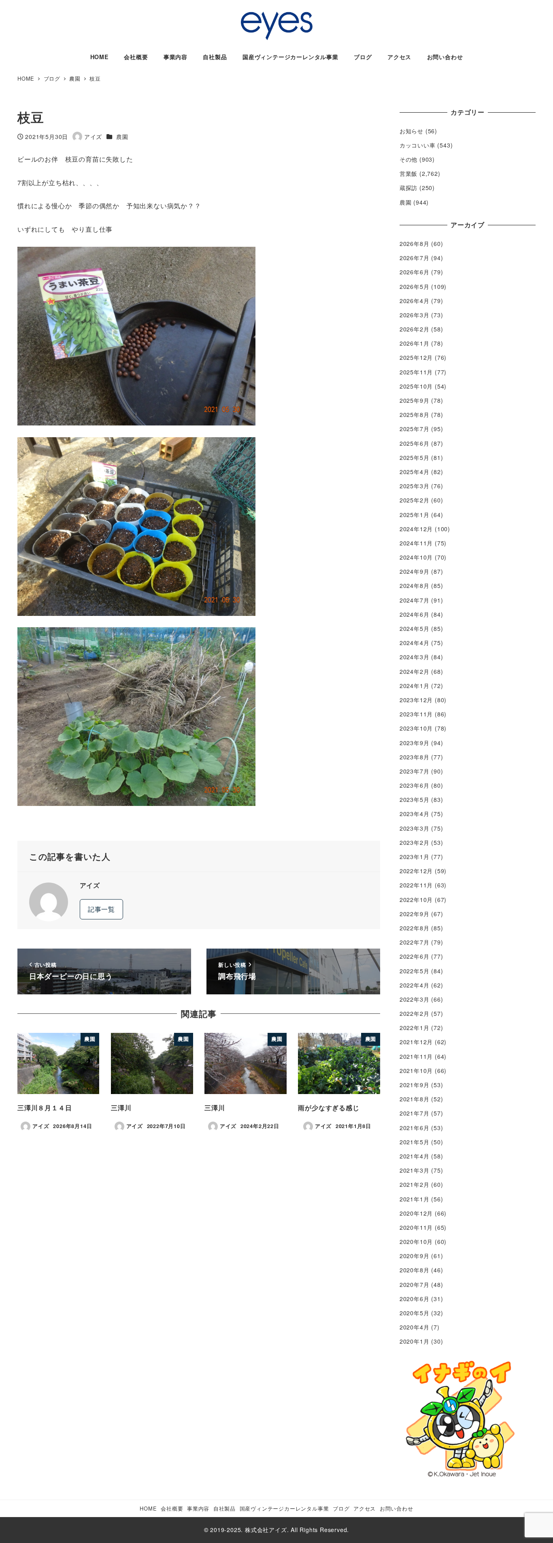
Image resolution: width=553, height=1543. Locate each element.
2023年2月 (415, 842)
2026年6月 (415, 272)
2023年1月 (415, 857)
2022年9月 (415, 914)
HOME (148, 1508)
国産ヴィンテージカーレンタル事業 (284, 1508)
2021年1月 (415, 1199)
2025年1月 (415, 515)
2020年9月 (415, 1256)
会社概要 (172, 1508)
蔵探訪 (408, 188)
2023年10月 (416, 728)
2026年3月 (415, 315)
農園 (122, 137)
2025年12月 (416, 357)
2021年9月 (415, 1085)
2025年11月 (416, 372)
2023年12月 (416, 700)
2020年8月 (415, 1270)
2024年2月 (415, 671)
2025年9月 (415, 400)
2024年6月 (415, 614)
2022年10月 (416, 899)
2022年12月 (416, 871)
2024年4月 (415, 643)
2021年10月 (416, 1070)
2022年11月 (416, 885)
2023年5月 (415, 799)
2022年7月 (415, 942)
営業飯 (408, 173)
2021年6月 (415, 1128)
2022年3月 (415, 999)
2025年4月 (415, 472)
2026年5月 (415, 286)
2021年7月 (415, 1113)
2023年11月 (416, 714)
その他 (408, 159)
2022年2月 (415, 1013)
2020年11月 (416, 1227)
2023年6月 (415, 785)
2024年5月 (415, 628)
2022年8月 (415, 928)
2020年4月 (415, 1327)
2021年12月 (416, 1042)
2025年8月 (415, 414)
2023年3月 (415, 828)
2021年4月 (415, 1156)
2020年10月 (416, 1241)
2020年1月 (415, 1341)
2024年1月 (415, 686)
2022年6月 (415, 956)
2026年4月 (415, 301)
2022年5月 (415, 971)
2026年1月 (415, 343)
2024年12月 (416, 529)
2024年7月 (415, 600)
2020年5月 (415, 1313)
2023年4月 (415, 814)
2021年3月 (415, 1170)
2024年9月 (415, 571)
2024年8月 (415, 585)
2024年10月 (416, 557)
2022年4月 (415, 985)
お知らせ (411, 131)
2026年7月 (415, 258)
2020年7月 (415, 1284)
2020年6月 (415, 1299)
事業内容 (198, 1508)
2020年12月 (416, 1213)
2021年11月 (416, 1056)
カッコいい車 (418, 145)
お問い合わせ (396, 1508)
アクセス (364, 1508)
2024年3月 (415, 657)
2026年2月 (415, 329)
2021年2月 (415, 1184)
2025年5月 (415, 457)
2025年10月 (416, 386)
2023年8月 (415, 757)
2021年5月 (415, 1142)
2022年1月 (415, 1028)
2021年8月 (415, 1099)
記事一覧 (101, 909)
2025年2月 (415, 500)
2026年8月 (415, 243)
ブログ (341, 1508)
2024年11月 (416, 543)
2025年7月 (415, 429)
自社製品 (224, 1508)
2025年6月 (415, 443)
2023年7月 (415, 771)
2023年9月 (415, 743)
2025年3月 (415, 486)
